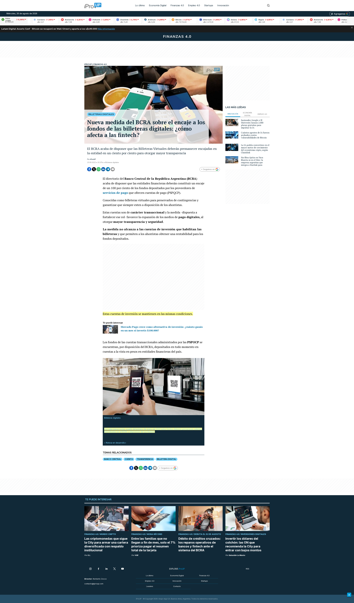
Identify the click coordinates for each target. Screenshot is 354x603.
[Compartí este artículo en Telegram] (108, 169)
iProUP (93, 159)
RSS (247, 569)
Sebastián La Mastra (237, 555)
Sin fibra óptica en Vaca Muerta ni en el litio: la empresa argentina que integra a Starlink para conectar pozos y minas (252, 162)
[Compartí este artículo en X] (94, 169)
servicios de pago (115, 193)
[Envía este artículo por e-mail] (113, 169)
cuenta (129, 459)
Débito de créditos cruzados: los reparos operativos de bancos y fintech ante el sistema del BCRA (199, 544)
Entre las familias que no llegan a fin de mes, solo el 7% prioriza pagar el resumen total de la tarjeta (153, 544)
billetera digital (166, 459)
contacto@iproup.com (93, 584)
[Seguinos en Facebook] (98, 569)
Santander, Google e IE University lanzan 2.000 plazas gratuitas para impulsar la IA (252, 124)
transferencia (145, 459)
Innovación (223, 5)
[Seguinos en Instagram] (90, 569)
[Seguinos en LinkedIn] (106, 569)
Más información (106, 28)
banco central (112, 459)
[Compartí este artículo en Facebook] (89, 169)
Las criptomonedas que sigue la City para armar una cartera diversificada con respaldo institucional (106, 544)
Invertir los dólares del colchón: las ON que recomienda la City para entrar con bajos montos (243, 544)
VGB (136, 555)
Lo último (140, 5)
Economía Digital (157, 5)
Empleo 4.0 (194, 5)
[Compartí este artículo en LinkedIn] (103, 169)
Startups (208, 5)
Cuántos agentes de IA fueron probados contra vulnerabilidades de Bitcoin (255, 135)
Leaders (149, 586)
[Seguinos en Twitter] (114, 569)
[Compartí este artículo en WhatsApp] (99, 169)
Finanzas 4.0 (177, 5)
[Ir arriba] (349, 595)
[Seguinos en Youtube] (122, 569)
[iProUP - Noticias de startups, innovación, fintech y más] (92, 5)
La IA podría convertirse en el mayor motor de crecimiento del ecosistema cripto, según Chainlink (255, 149)
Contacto (177, 586)
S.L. (89, 555)
